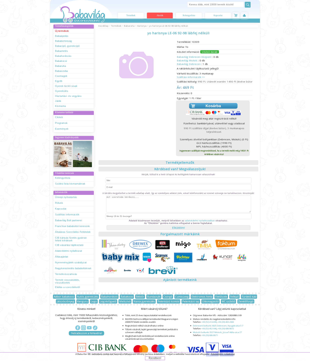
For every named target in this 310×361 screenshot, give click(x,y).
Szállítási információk (67, 214)
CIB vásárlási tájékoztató (69, 245)
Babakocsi (61, 61)
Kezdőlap (103, 25)
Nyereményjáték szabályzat (71, 262)
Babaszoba (61, 71)
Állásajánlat (61, 256)
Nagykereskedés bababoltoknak (73, 268)
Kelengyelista (189, 15)
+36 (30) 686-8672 (226, 328)
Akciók (160, 15)
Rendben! (155, 358)
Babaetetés (61, 51)
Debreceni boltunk (202, 325)
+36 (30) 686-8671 (210, 335)
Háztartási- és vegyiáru (68, 96)
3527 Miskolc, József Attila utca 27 (226, 332)
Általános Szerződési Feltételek (73, 232)
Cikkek (59, 117)
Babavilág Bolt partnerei (68, 220)
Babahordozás (63, 56)
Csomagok (61, 76)
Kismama (60, 106)
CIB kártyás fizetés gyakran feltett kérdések (71, 239)
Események (62, 128)
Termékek (130, 15)
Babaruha (60, 66)
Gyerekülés (61, 91)
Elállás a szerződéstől (67, 287)
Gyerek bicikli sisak (66, 86)
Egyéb (58, 81)
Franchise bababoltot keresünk (72, 226)
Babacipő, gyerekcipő (67, 46)
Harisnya (142, 25)
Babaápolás (61, 36)
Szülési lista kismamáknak (70, 183)
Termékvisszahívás (66, 274)
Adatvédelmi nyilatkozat (68, 250)
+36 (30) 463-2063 (226, 321)
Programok (61, 123)
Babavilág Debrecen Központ (194, 56)
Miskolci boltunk (201, 332)
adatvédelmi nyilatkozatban (200, 220)
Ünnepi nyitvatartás (66, 197)
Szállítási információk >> (191, 77)
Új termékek (62, 31)
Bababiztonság (63, 41)
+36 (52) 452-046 (209, 328)
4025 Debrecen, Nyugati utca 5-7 (227, 325)
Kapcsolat (218, 15)
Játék (58, 101)
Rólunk (59, 202)
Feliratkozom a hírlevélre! (86, 333)
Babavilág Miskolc (187, 60)
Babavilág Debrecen (189, 64)
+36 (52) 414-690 (209, 321)
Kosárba (213, 106)
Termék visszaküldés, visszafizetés (67, 281)
